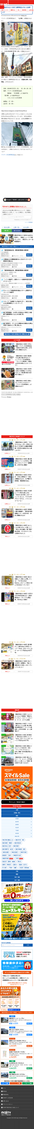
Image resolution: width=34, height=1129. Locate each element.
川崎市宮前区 (14, 852)
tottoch (9, 397)
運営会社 (5, 1091)
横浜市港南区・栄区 (20, 849)
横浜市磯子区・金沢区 (7, 849)
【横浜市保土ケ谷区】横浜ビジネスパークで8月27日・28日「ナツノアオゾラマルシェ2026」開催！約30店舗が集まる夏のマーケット (23, 749)
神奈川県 (24, 15)
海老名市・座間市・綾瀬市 (8, 861)
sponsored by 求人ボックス (26, 246)
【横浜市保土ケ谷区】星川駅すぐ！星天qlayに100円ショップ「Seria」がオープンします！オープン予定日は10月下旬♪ (23, 648)
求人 (19, 10)
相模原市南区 (7, 858)
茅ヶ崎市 (4, 867)
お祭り (14, 394)
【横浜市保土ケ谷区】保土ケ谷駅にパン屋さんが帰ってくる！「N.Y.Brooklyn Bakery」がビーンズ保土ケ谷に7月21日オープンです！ (23, 581)
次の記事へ (26, 227)
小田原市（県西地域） (24, 867)
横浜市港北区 (18, 843)
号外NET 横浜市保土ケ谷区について (11, 1107)
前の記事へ (7, 227)
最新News (13, 10)
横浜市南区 (16, 846)
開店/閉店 (24, 10)
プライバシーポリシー (8, 1104)
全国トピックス (4, 10)
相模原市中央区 (17, 855)
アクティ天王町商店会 (8, 154)
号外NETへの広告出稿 (8, 1097)
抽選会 (18, 394)
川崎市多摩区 (5, 852)
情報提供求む (6, 1094)
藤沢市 (15, 864)
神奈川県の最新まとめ (7, 840)
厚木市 (19, 861)
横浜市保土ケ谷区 (6, 846)
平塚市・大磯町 (13, 867)
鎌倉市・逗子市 (23, 864)
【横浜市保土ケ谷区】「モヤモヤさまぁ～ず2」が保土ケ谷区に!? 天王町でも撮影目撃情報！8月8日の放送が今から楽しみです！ (24, 446)
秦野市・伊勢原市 (6, 864)
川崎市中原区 (23, 852)
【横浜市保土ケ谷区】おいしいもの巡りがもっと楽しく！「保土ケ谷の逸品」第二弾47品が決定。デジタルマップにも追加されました (23, 529)
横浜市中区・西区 (20, 840)
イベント (5, 397)
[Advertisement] (17, 417)
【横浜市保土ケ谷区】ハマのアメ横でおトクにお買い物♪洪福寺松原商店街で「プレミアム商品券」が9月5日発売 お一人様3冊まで (23, 727)
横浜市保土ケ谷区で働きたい (10, 246)
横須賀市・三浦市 (6, 855)
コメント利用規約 (29, 222)
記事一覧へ (17, 227)
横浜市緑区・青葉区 (7, 843)
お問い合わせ (6, 1101)
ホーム (4, 1088)
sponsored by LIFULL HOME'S (25, 1012)
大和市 (19, 858)
